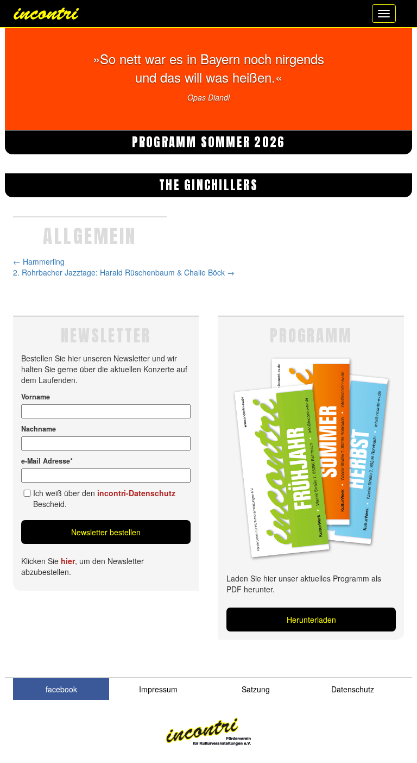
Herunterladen (311, 619)
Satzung (256, 689)
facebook (61, 689)
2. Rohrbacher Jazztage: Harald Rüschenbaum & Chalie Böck (124, 272)
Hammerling (39, 261)
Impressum (158, 689)
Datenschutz (352, 689)
